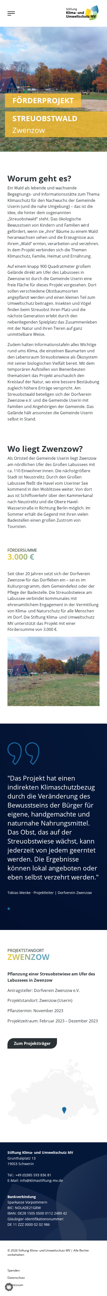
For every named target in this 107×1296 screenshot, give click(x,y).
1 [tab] (8, 908)
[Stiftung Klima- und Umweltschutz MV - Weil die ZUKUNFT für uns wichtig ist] (82, 12)
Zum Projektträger (32, 1043)
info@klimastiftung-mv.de (41, 1180)
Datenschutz (16, 1278)
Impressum (15, 1285)
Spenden (13, 1270)
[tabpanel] (53, 818)
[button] (9, 1287)
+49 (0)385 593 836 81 (33, 1175)
